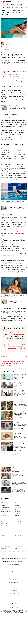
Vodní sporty (15, 363)
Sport (9, 105)
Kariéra (14, 574)
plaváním (13, 338)
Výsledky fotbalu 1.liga (5, 523)
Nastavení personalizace (14, 596)
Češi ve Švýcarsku (4, 544)
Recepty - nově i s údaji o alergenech (12, 4)
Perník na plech (18, 531)
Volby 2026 (3, 505)
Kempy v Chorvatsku (5, 538)
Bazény (11, 361)
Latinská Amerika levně (5, 546)
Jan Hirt (16, 509)
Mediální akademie (14, 582)
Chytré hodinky (11, 564)
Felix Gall (16, 513)
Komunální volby (4, 515)
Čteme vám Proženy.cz (6, 365)
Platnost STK (17, 548)
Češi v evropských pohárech (17, 556)
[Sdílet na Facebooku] (24, 356)
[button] (14, 28)
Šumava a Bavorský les (5, 542)
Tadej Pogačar (17, 511)
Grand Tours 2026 (18, 515)
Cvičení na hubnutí (11, 348)
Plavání (23, 361)
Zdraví (15, 382)
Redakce (14, 576)
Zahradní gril (19, 559)
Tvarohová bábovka (18, 527)
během (5, 338)
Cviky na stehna (10, 347)
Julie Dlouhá (8, 42)
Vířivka (23, 559)
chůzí (8, 338)
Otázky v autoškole (18, 546)
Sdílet (9, 47)
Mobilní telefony (14, 561)
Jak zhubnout (22, 363)
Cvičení (10, 205)
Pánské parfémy (17, 564)
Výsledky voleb (3, 509)
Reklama (14, 587)
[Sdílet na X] (26, 356)
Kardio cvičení (17, 361)
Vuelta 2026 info (18, 505)
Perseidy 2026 (23, 555)
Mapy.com (10, 555)
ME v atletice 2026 (4, 527)
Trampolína (19, 558)
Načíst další (14, 454)
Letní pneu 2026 (18, 538)
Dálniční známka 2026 (19, 540)
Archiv (14, 585)
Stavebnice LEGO (21, 561)
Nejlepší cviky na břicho (9, 345)
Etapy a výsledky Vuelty (19, 507)
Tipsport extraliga (4, 525)
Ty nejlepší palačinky (18, 521)
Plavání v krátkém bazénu (6, 363)
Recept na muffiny (18, 523)
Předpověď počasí (16, 555)
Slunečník (23, 558)
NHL (2, 531)
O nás (14, 571)
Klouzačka (5, 559)
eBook (4, 47)
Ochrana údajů (14, 579)
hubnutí (11, 333)
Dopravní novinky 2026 (19, 542)
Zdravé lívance (17, 525)
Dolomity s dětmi (4, 548)
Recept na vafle (18, 529)
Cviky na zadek (21, 348)
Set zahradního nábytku (12, 559)
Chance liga (3, 521)
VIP (9, 299)
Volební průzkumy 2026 (5, 507)
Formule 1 (3, 529)
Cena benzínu (8, 556)
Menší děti (16, 374)
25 (13, 47)
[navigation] (2, 2)
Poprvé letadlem (4, 540)
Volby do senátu (4, 513)
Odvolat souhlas (14, 593)
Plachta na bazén (13, 558)
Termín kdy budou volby (5, 511)
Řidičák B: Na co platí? (19, 544)
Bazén (8, 558)
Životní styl (16, 411)
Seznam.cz (20, 1)
